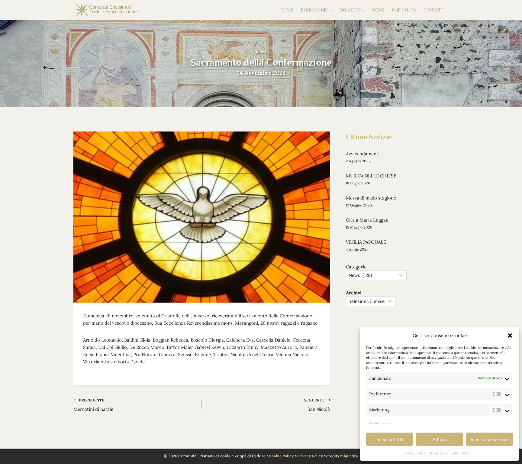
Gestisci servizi (380, 423)
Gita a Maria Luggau (367, 220)
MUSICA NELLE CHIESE (371, 176)
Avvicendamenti (362, 154)
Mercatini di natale (93, 405)
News (378, 9)
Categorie (356, 267)
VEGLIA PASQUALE (366, 242)
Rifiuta (439, 439)
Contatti (434, 9)
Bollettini (352, 9)
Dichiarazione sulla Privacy (450, 453)
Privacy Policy (310, 456)
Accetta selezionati (489, 439)
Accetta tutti (389, 439)
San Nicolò (317, 405)
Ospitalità (404, 9)
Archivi (354, 293)
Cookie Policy (415, 453)
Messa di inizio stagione (371, 198)
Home (286, 9)
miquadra (349, 456)
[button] (510, 336)
